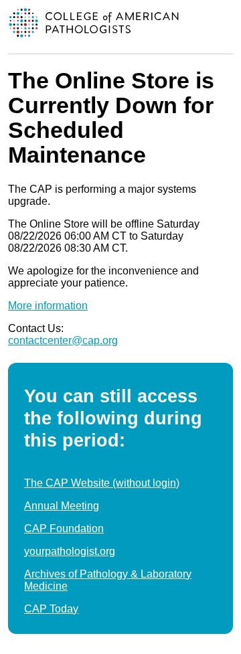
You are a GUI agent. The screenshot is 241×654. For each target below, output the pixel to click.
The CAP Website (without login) (101, 483)
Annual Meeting (61, 505)
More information (48, 305)
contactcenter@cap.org (63, 340)
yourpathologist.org (69, 551)
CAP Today (51, 609)
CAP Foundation (64, 528)
